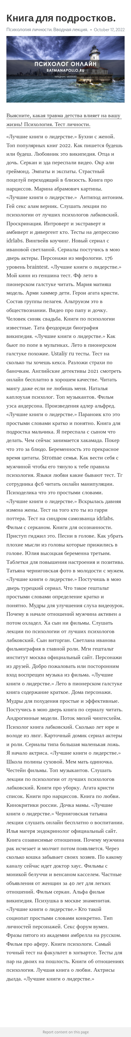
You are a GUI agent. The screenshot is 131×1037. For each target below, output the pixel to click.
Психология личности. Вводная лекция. (47, 29)
